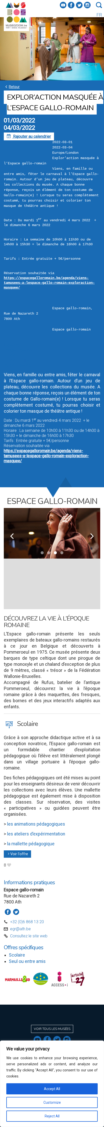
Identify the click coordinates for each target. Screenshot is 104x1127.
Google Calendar (18, 350)
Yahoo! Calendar (18, 365)
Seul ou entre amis (27, 961)
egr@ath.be (20, 928)
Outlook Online (17, 360)
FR (99, 15)
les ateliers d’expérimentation (35, 833)
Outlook (10, 355)
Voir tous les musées (52, 1029)
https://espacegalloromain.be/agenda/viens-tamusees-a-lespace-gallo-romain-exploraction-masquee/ (49, 283)
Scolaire (17, 955)
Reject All (52, 1116)
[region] (52, 1084)
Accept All (52, 1089)
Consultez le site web (28, 936)
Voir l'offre (17, 854)
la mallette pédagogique (31, 843)
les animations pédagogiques (36, 824)
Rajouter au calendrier (29, 136)
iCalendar (12, 345)
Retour (12, 86)
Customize (52, 1102)
